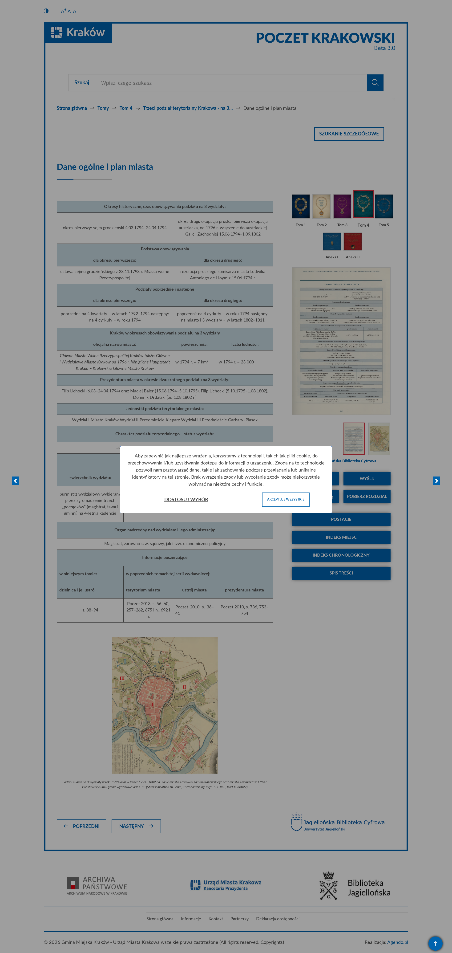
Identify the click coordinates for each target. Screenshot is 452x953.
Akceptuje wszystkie (285, 499)
